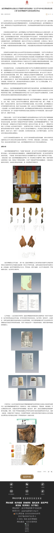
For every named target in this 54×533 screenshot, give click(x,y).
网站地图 (9, 503)
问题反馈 (39, 471)
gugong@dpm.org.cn (30, 511)
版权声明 (44, 503)
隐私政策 (35, 503)
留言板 (18, 505)
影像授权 (27, 503)
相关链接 (18, 503)
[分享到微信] (51, 472)
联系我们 (26, 505)
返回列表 (27, 477)
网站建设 (20, 522)
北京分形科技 (31, 522)
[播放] (47, 14)
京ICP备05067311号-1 (27, 516)
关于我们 (34, 505)
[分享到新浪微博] (48, 472)
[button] (50, 2)
